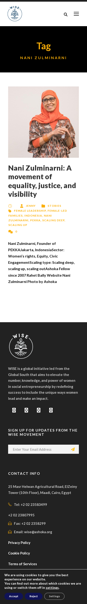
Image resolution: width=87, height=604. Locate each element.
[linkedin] (26, 410)
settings (52, 588)
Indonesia (33, 215)
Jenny (31, 205)
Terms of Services (22, 564)
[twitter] (38, 410)
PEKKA (35, 220)
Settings (54, 596)
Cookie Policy (19, 553)
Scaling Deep (53, 220)
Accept (13, 596)
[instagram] (51, 410)
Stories (54, 205)
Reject (33, 596)
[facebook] (14, 410)
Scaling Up (17, 225)
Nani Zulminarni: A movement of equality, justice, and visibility (42, 180)
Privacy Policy (19, 542)
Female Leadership (30, 210)
